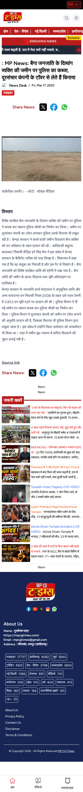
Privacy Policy (14, 716)
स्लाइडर (8, 93)
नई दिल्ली (41, 31)
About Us (11, 710)
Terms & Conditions (18, 735)
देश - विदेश (21, 31)
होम (6, 31)
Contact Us (13, 723)
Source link (11, 362)
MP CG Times (66, 751)
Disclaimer (12, 729)
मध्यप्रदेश (59, 31)
